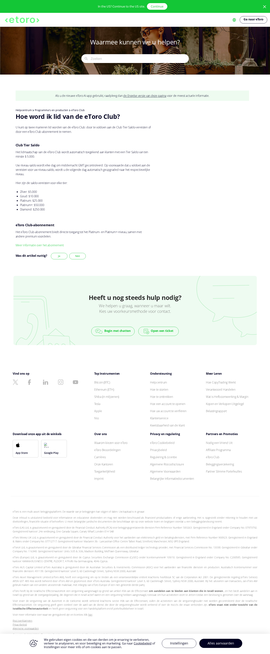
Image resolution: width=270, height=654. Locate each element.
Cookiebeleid (143, 643)
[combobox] (140, 58)
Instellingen (179, 643)
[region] (135, 644)
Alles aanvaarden (221, 643)
